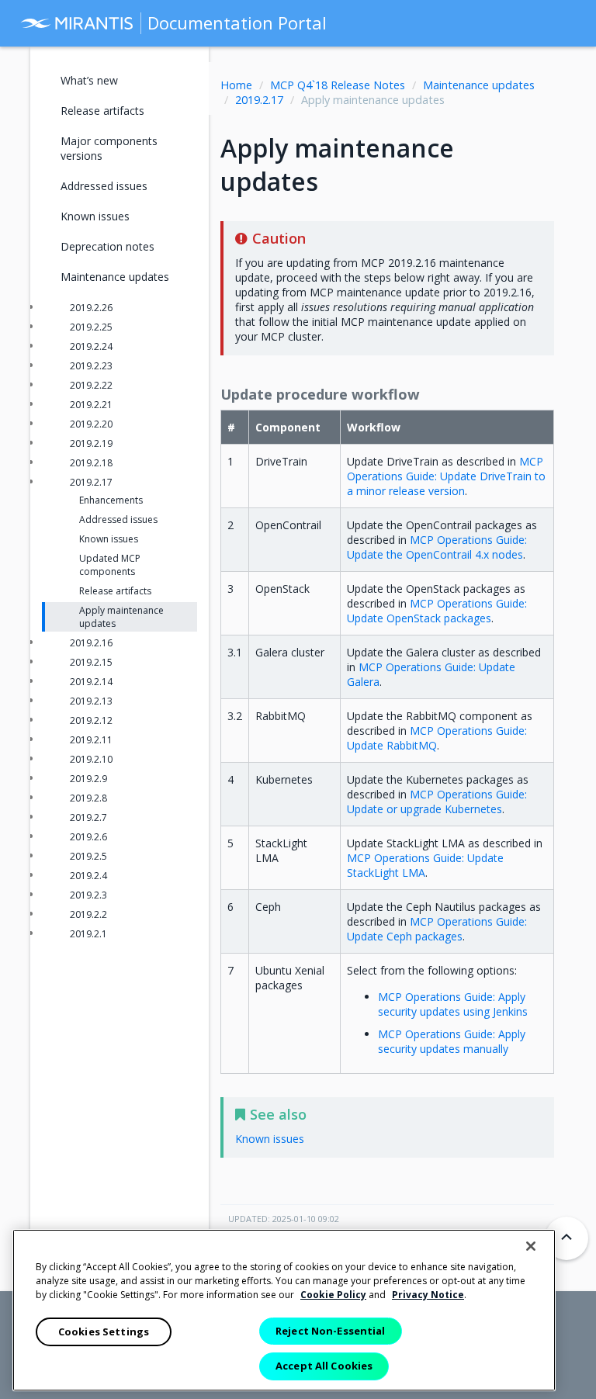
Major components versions (109, 148)
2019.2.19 (91, 443)
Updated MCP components (109, 565)
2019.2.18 (91, 462)
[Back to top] (566, 1238)
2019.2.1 (88, 933)
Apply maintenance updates (121, 617)
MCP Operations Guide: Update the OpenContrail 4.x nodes (437, 547)
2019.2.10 (91, 759)
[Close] (531, 1246)
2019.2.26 (91, 307)
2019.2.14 (91, 681)
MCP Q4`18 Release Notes (337, 85)
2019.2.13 (91, 701)
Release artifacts (102, 110)
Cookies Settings (103, 1331)
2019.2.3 (88, 895)
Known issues (95, 216)
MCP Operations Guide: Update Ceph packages (437, 929)
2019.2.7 (88, 817)
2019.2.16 (91, 642)
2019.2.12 (91, 720)
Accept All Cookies (323, 1366)
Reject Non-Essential (330, 1331)
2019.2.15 (91, 662)
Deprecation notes (107, 246)
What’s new (89, 80)
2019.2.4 (88, 875)
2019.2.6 (88, 836)
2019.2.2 (88, 914)
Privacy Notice (428, 1294)
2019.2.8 (88, 798)
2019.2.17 (259, 99)
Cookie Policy (333, 1294)
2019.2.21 (91, 404)
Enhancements (111, 500)
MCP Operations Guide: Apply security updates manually (451, 1041)
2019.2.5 (88, 856)
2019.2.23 (91, 365)
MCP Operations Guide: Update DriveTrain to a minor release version (446, 476)
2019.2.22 (91, 385)
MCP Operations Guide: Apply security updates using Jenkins (453, 1004)
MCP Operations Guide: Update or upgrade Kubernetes (437, 801)
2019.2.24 (91, 346)
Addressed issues (104, 185)
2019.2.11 (91, 739)
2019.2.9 (88, 778)
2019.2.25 (91, 327)
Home (236, 85)
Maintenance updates (479, 85)
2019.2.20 (91, 424)
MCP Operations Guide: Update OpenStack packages (437, 610)
